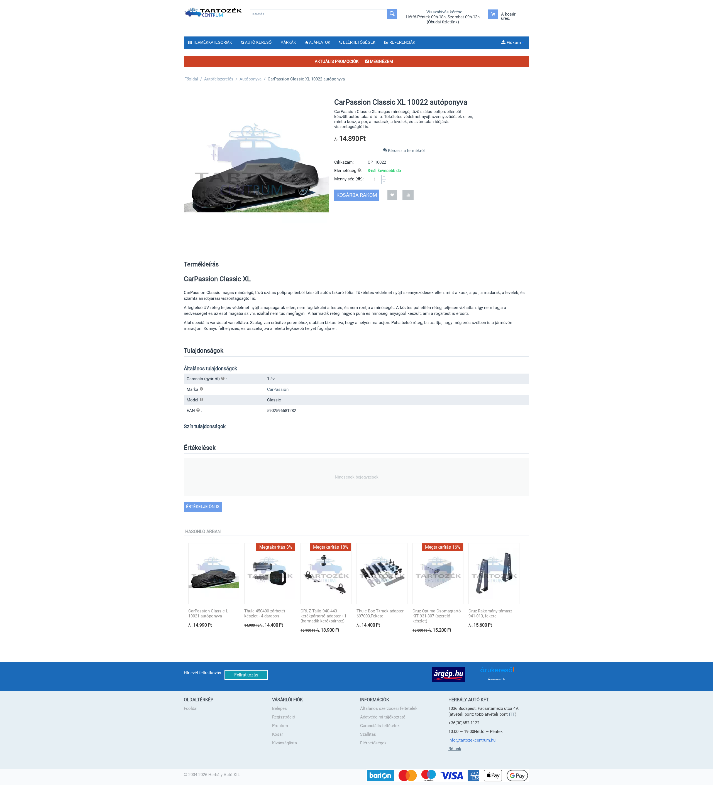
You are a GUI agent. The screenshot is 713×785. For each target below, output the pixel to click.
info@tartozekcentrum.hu (471, 740)
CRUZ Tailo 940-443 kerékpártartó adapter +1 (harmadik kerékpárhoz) (323, 616)
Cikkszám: (344, 162)
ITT (512, 714)
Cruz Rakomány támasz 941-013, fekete (490, 614)
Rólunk (454, 748)
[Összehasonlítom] (408, 195)
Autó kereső (258, 42)
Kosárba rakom (356, 195)
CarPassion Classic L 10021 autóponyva (208, 614)
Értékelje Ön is (202, 506)
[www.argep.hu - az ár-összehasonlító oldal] (448, 674)
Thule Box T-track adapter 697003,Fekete (380, 614)
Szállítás (368, 734)
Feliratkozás (246, 675)
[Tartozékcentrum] (213, 11)
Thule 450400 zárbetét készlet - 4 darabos (264, 614)
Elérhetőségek (373, 742)
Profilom (280, 725)
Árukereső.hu (497, 679)
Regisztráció (283, 717)
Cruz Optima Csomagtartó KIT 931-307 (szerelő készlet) (436, 616)
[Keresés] (392, 14)
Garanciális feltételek (380, 725)
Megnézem (381, 61)
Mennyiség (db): (349, 178)
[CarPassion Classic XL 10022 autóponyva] (256, 170)
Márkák (288, 42)
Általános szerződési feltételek (388, 708)
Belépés (279, 708)
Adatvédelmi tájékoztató (383, 717)
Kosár (277, 734)
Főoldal (190, 708)
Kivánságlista (284, 742)
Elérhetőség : (348, 170)
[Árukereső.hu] (497, 671)
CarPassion (278, 389)
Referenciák (401, 42)
